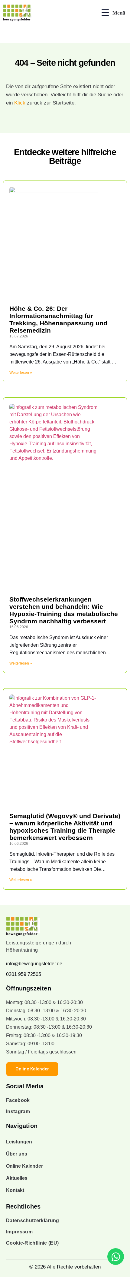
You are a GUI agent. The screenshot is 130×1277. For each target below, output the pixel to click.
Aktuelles (17, 1178)
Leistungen (19, 1141)
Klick (19, 103)
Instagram (18, 1111)
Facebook (18, 1100)
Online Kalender (24, 1166)
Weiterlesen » (20, 372)
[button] (113, 13)
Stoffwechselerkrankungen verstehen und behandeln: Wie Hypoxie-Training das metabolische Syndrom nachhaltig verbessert (63, 610)
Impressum (19, 1231)
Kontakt (15, 1190)
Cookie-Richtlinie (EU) (32, 1242)
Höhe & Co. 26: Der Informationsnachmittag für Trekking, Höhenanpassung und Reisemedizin (58, 319)
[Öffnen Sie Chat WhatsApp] (115, 1256)
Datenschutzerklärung (32, 1220)
